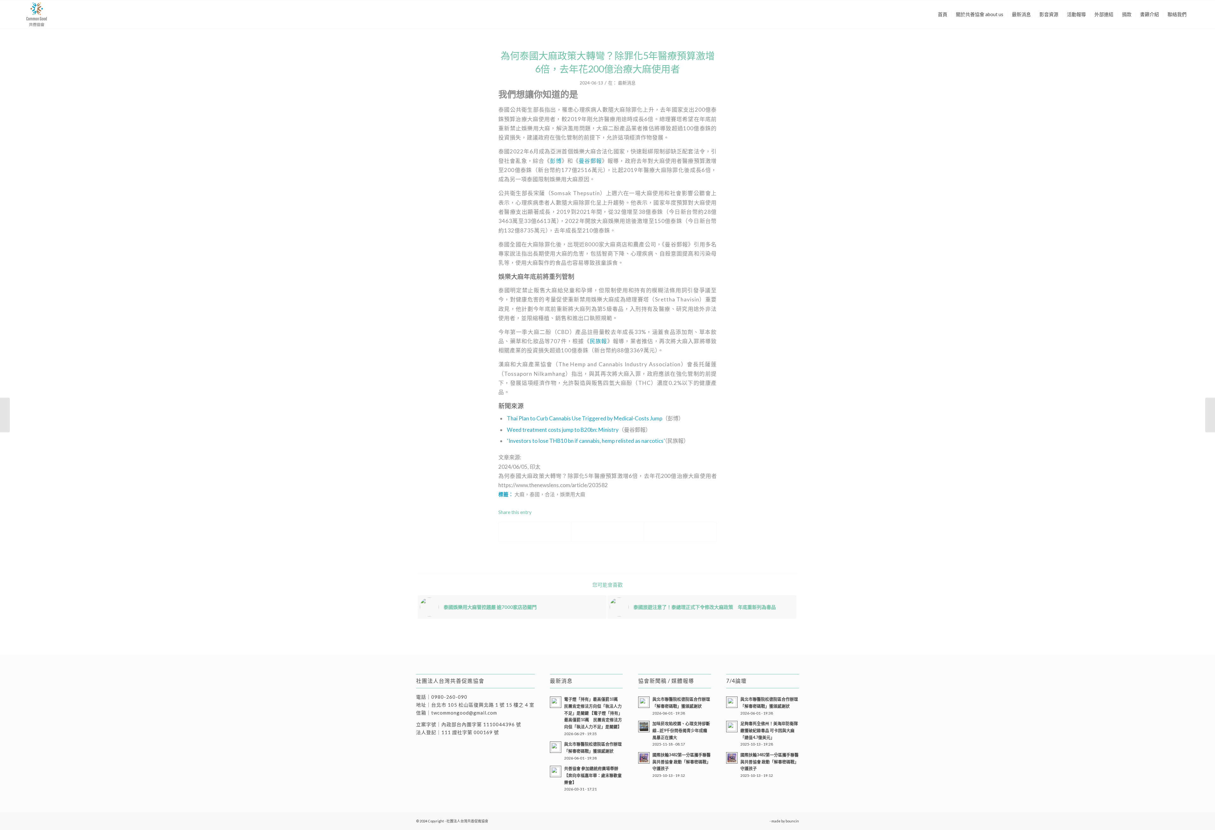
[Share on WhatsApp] (680, 531)
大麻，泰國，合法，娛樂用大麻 (549, 494)
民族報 (598, 341)
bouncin (792, 821)
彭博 (555, 161)
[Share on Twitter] (607, 531)
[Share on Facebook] (535, 531)
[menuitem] (942, 14)
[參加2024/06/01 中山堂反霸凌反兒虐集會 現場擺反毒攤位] (1210, 415)
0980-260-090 (449, 697)
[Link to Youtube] (765, 820)
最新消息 (627, 82)
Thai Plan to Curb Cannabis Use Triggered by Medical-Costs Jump (584, 418)
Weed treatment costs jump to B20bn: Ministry (563, 429)
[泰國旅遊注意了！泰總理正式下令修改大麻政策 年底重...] (5, 415)
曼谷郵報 (590, 161)
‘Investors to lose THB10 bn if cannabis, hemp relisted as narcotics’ (586, 440)
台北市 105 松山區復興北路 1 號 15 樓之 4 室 (482, 705)
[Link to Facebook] (755, 820)
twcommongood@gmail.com (464, 712)
